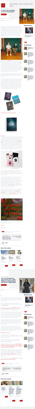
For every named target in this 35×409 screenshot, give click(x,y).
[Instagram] (3, 1)
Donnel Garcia (10, 60)
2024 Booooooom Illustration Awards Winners (11, 257)
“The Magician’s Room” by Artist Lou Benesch (29, 36)
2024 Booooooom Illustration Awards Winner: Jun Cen (4, 258)
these (3, 232)
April (7, 231)
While (9, 232)
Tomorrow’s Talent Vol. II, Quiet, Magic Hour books (8, 112)
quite (16, 231)
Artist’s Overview (4, 255)
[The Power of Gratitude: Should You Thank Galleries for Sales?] (25, 48)
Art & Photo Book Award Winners (15, 168)
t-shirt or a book (12, 193)
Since (18, 231)
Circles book (3, 135)
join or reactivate (11, 184)
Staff (25, 37)
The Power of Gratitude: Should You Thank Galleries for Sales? (31, 48)
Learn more (2, 225)
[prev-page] (24, 42)
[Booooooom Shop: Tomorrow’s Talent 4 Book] (19, 252)
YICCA (28, 65)
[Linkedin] (5, 1)
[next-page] (26, 42)
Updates (6, 232)
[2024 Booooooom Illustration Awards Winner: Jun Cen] (4, 252)
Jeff (3, 20)
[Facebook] (1, 1)
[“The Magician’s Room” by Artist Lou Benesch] (29, 30)
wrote (11, 232)
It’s (11, 231)
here (11, 148)
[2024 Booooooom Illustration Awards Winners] (11, 252)
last (14, 231)
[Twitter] (7, 1)
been (10, 231)
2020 (5, 231)
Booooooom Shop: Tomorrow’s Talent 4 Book (18, 257)
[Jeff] (2, 20)
